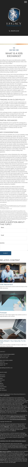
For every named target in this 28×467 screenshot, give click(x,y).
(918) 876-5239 (3, 459)
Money (1, 383)
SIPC (8, 426)
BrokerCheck (6, 395)
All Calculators (3, 390)
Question (2, 243)
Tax (1, 381)
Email (2, 235)
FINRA (5, 426)
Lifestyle (2, 385)
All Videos (2, 388)
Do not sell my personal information (18, 419)
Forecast (3, 313)
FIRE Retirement (6, 284)
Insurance (2, 380)
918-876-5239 (15, 31)
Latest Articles (3, 386)
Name (2, 227)
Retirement (2, 374)
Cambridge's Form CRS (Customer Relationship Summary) (13, 440)
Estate (1, 378)
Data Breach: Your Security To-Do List (13, 342)
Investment (2, 376)
